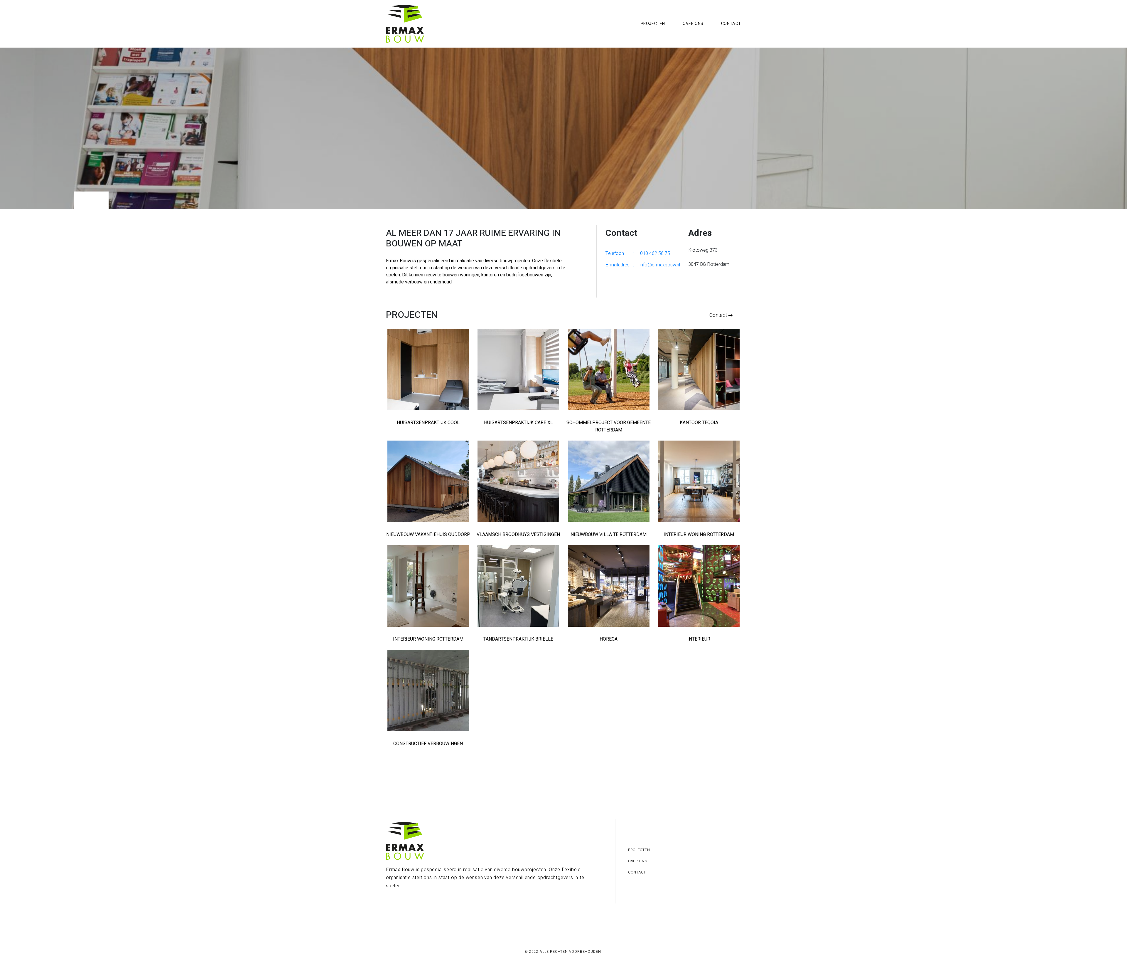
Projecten (653, 24)
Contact (731, 24)
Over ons (693, 24)
